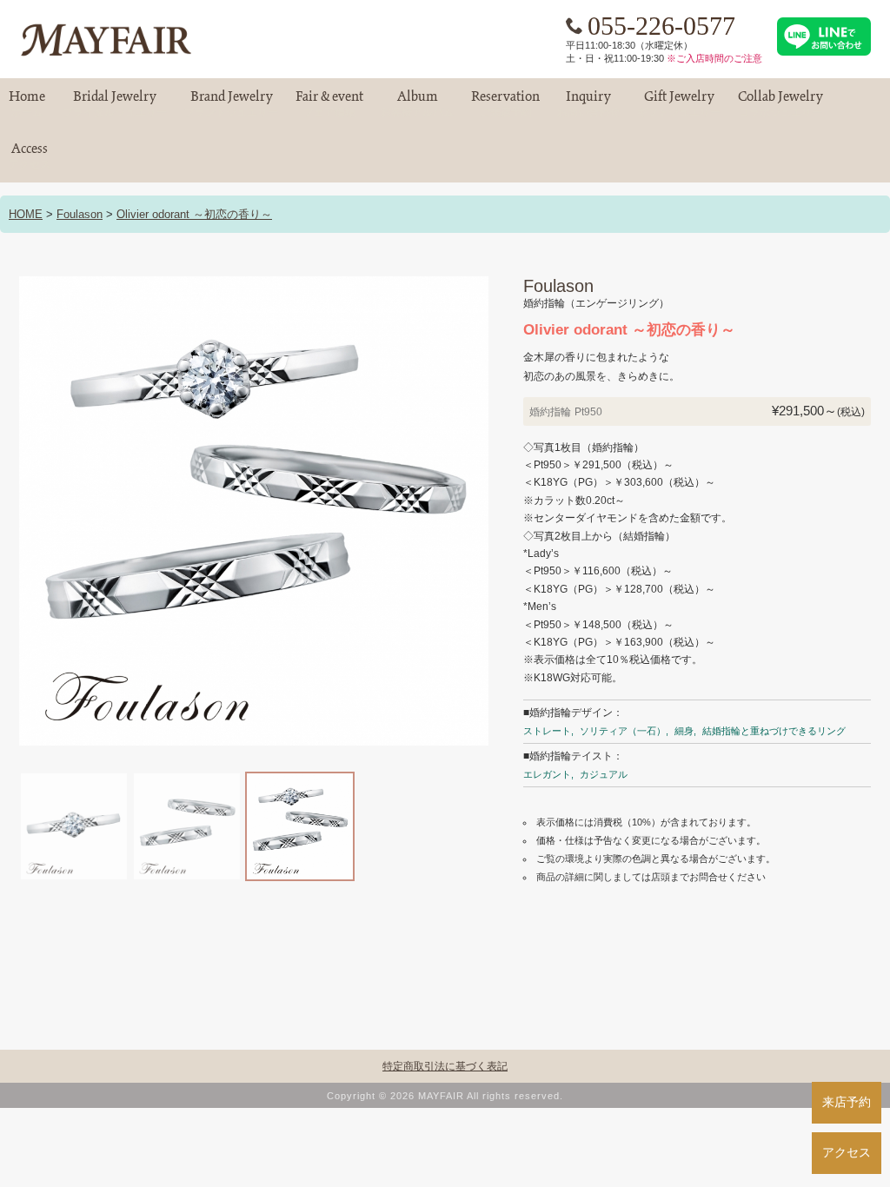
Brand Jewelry (231, 104)
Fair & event (329, 104)
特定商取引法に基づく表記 (445, 1066)
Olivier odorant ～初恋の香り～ (194, 214)
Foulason (79, 214)
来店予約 (846, 1102)
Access (29, 156)
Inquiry (588, 104)
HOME (26, 214)
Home (27, 104)
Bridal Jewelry (115, 104)
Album (417, 104)
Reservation (505, 104)
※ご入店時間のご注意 (714, 58)
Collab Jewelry (780, 104)
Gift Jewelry (679, 104)
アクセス (846, 1152)
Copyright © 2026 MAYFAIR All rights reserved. (445, 1096)
